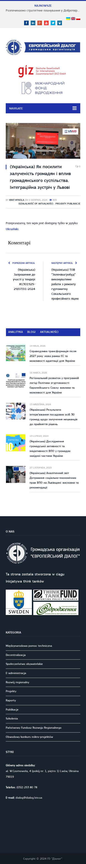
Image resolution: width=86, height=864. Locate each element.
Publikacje (73, 203)
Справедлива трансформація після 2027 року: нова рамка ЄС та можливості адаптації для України (53, 355)
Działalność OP (28, 203)
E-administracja (16, 673)
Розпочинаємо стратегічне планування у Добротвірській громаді (44, 10)
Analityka (15, 332)
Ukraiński (12, 229)
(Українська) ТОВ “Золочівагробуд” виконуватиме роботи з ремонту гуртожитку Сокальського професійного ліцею (65, 284)
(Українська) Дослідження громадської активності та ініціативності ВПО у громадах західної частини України (50, 448)
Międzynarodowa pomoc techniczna (29, 645)
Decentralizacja (16, 655)
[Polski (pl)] (78, 19)
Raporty (11, 700)
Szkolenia (12, 718)
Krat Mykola (16, 199)
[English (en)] (73, 19)
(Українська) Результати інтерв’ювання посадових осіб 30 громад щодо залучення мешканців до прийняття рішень (54, 417)
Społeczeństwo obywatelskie (24, 664)
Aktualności (45, 203)
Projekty (60, 203)
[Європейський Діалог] (43, 46)
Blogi (31, 332)
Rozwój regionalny (17, 682)
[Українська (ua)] (68, 19)
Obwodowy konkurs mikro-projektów (29, 737)
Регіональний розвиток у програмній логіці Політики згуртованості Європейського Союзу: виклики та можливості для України (54, 385)
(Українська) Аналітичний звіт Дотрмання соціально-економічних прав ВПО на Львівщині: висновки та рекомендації (54, 480)
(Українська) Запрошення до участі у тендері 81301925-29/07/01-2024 (24, 279)
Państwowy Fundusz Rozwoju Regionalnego (33, 727)
